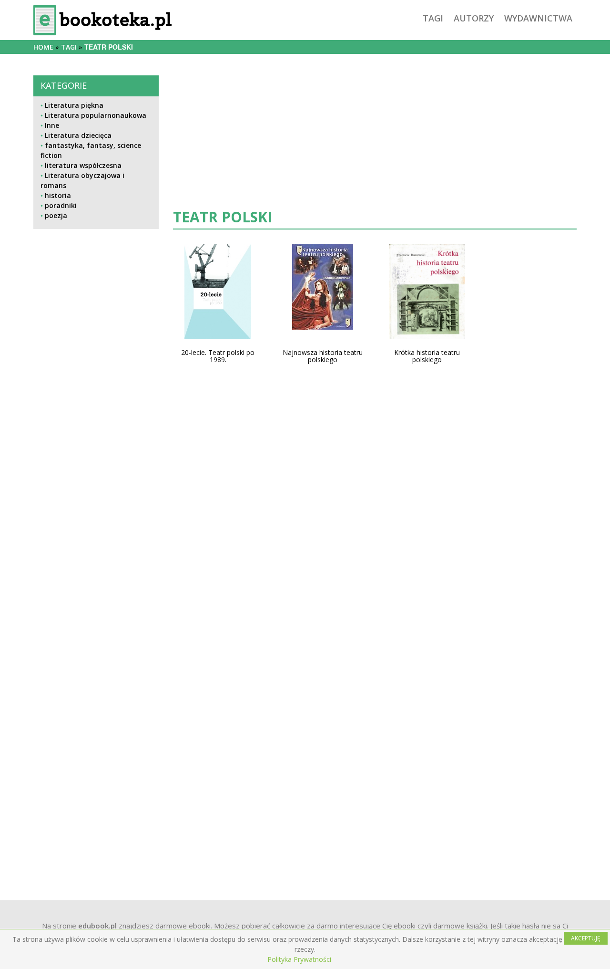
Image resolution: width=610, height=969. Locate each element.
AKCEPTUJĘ (585, 938)
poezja (56, 215)
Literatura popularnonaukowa (95, 115)
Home (43, 47)
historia (58, 195)
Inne (52, 125)
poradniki (61, 205)
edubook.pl (97, 925)
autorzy (474, 18)
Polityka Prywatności (299, 959)
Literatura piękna (74, 105)
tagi (433, 18)
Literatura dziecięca (78, 135)
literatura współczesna (83, 165)
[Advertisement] (96, 554)
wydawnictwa (538, 18)
